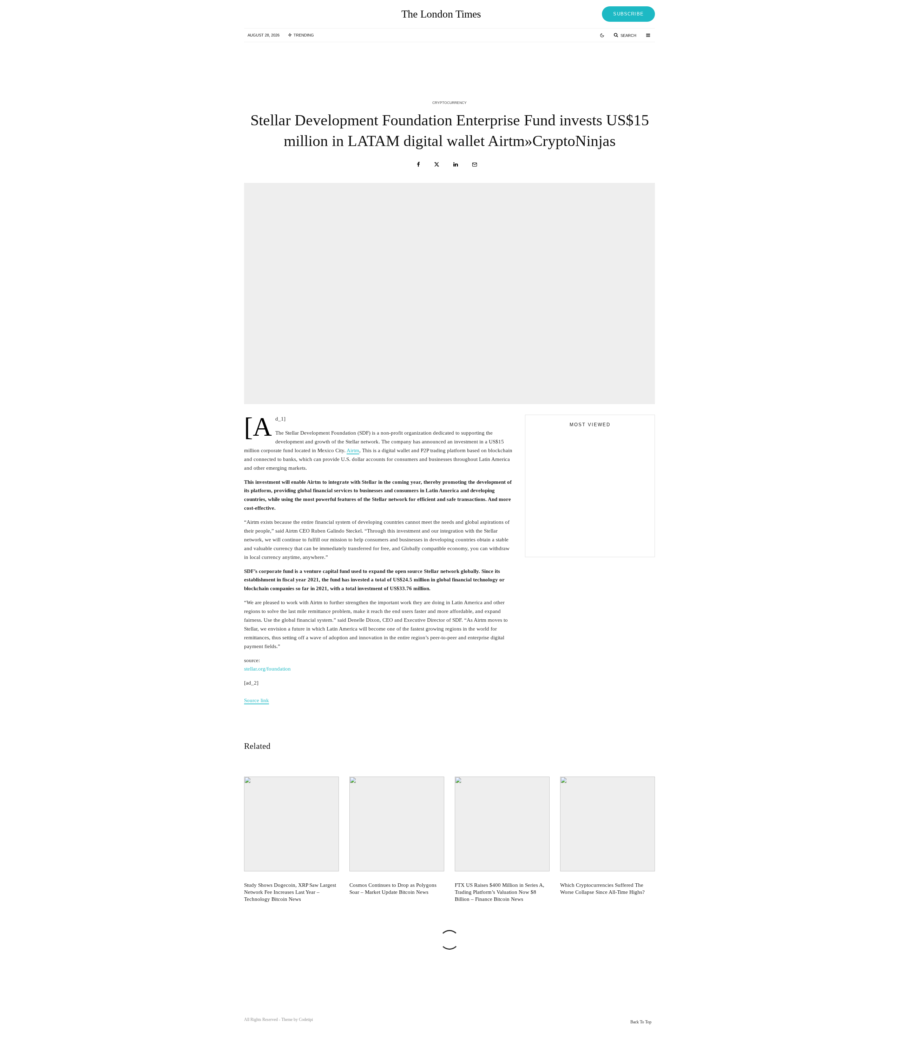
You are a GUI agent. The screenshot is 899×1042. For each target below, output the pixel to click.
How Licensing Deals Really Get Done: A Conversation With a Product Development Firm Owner (603, 539)
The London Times (441, 14)
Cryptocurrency (449, 103)
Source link (256, 700)
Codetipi (306, 1019)
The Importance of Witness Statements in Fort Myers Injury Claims (602, 508)
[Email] (474, 164)
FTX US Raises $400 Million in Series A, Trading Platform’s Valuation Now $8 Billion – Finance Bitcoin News (603, 62)
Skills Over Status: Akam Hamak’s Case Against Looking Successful (604, 476)
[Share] (418, 164)
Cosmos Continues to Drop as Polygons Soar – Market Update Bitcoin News (461, 62)
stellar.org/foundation (267, 669)
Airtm (353, 450)
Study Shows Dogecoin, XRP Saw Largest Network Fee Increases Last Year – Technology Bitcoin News (323, 62)
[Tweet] (436, 164)
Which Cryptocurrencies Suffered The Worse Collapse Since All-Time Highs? (602, 888)
